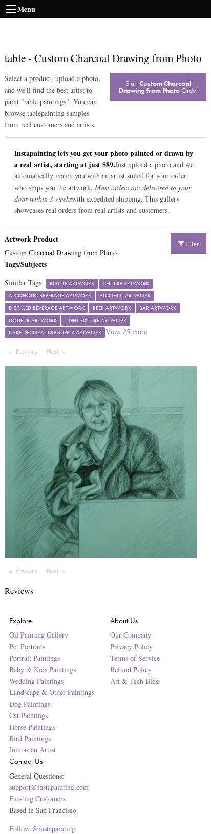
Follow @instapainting (42, 828)
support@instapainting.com (49, 787)
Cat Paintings (28, 715)
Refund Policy (131, 669)
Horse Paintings (32, 727)
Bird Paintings (30, 738)
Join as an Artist (32, 749)
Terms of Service (135, 658)
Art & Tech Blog (134, 681)
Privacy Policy (131, 646)
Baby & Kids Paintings (42, 669)
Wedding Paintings (36, 681)
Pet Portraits (27, 646)
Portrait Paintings (34, 658)
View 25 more (126, 331)
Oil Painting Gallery (38, 635)
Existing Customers (37, 798)
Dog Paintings (29, 704)
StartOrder (158, 86)
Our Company (130, 635)
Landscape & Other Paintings (51, 692)
